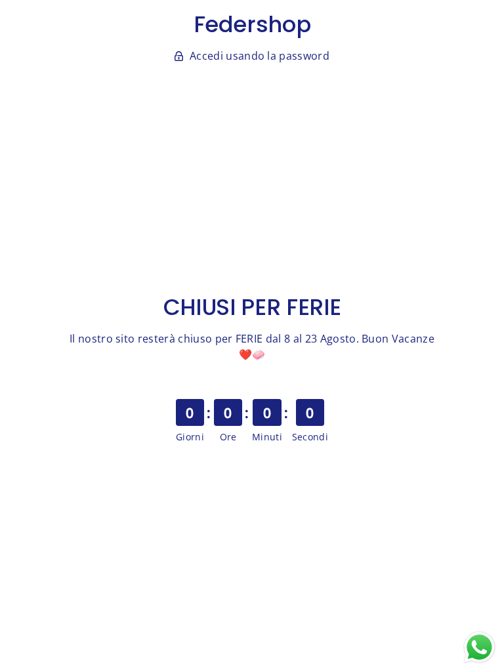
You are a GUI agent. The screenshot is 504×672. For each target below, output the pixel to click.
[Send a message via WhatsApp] (479, 647)
